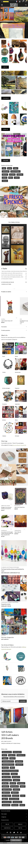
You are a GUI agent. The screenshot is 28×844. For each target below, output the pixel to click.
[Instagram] (10, 826)
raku (22, 789)
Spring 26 (5, 129)
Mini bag (5, 761)
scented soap (7, 795)
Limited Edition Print (8, 758)
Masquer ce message (16, 840)
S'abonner (23, 694)
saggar (5, 792)
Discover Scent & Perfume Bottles (10, 566)
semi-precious (17, 795)
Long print (19, 758)
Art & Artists (4, 632)
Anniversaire (6, 171)
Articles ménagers (15, 171)
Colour (12, 751)
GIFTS (9, 734)
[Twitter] (14, 826)
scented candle (14, 792)
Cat (4, 748)
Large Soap (19, 754)
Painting (14, 767)
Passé (4, 168)
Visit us (20, 821)
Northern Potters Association (10, 764)
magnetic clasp (7, 782)
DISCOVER (5, 160)
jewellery (5, 779)
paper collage (6, 789)
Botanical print (7, 745)
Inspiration (19, 174)
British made (17, 745)
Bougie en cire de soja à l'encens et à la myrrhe (6, 501)
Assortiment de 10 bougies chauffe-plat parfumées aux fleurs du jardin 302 (7, 527)
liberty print (14, 779)
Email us (20, 817)
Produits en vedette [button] (6, 285)
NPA (12, 761)
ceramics (16, 773)
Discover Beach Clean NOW (19, 438)
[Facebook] (7, 826)
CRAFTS (5, 67)
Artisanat (5, 180)
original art (6, 786)
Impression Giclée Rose (20, 500)
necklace (16, 782)
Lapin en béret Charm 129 (6, 314)
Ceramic (12, 748)
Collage (5, 751)
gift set (12, 776)
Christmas (20, 748)
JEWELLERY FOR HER (6, 599)
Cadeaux (17, 177)
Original (6, 767)
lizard (23, 779)
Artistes (4, 177)
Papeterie (5, 174)
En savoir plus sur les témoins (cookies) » (14, 842)
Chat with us (7, 821)
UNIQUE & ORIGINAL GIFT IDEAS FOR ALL (10, 736)
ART (2, 734)
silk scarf (15, 798)
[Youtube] (20, 826)
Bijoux (10, 177)
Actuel (9, 168)
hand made (21, 776)
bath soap (16, 770)
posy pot (15, 789)
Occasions (12, 174)
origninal (15, 786)
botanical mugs (7, 773)
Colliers (15, 168)
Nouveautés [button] (4, 320)
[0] (25, 1)
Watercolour (6, 770)
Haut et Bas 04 (18, 525)
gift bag (5, 776)
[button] (2, 5)
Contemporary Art (8, 754)
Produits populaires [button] (5, 323)
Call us (7, 817)
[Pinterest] (17, 826)
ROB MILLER (6, 98)
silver (22, 798)
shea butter (6, 798)
